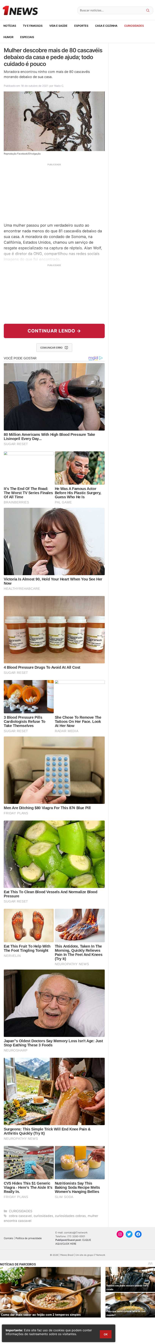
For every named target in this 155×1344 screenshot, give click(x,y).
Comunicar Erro (51, 347)
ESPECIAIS (27, 37)
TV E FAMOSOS (33, 25)
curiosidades (43, 1216)
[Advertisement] (54, 192)
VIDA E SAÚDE (58, 25)
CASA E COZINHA (106, 25)
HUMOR (8, 37)
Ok (106, 1334)
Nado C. (59, 85)
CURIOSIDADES (134, 25)
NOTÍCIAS (9, 25)
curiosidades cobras (70, 1216)
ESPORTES (81, 25)
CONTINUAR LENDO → (54, 331)
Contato (8, 1238)
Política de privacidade (29, 1238)
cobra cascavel (20, 1216)
